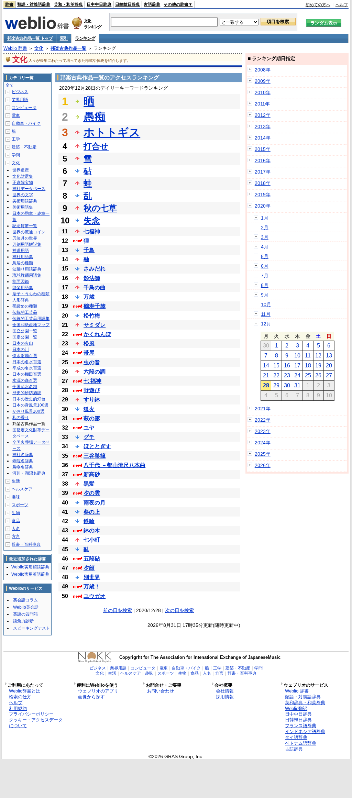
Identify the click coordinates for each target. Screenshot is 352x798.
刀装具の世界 (24, 238)
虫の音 (92, 362)
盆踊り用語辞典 (26, 269)
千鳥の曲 (95, 287)
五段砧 (92, 559)
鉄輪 (89, 521)
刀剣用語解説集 (26, 244)
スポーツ (20, 504)
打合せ (96, 146)
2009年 (263, 81)
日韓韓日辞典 (127, 4)
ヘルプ (342, 4)
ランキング (85, 38)
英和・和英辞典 (68, 4)
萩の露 (92, 418)
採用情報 (225, 696)
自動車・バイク (26, 123)
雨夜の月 (95, 503)
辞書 (9, 4)
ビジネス (20, 91)
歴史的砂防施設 (26, 392)
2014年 (263, 138)
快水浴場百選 (24, 355)
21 (266, 375)
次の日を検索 (179, 610)
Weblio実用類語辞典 (30, 567)
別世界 (92, 577)
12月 (266, 323)
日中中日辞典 (99, 4)
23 (287, 375)
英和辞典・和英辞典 (305, 702)
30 (287, 385)
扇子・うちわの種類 (31, 293)
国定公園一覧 (24, 337)
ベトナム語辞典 (300, 743)
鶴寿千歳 (95, 306)
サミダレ (95, 325)
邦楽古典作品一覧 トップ (29, 38)
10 (297, 355)
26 (318, 375)
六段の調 (95, 372)
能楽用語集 (22, 287)
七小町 (92, 540)
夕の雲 (92, 493)
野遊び (92, 390)
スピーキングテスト (31, 628)
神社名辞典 (22, 454)
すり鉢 (92, 399)
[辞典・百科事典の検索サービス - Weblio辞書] (36, 27)
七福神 (92, 231)
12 (318, 355)
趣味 (16, 497)
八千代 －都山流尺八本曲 (114, 465)
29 (276, 385)
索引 (64, 38)
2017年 (263, 172)
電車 (16, 115)
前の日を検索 (117, 610)
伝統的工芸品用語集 (31, 318)
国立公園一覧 (24, 331)
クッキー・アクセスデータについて (36, 722)
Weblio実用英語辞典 (30, 574)
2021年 (263, 408)
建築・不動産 (24, 147)
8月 (264, 285)
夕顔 (89, 568)
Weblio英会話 (25, 607)
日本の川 (20, 349)
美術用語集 (22, 207)
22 (276, 375)
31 (297, 385)
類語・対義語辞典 (33, 4)
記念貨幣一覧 (24, 225)
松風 (89, 343)
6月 (264, 266)
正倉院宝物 (22, 182)
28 (266, 385)
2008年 (263, 70)
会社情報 (225, 691)
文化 (38, 48)
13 (329, 355)
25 (308, 375)
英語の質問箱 (25, 614)
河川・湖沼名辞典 (28, 473)
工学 (16, 139)
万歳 (89, 297)
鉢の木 (92, 530)
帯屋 (89, 353)
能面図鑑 (20, 281)
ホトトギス (112, 132)
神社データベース (28, 188)
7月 (264, 275)
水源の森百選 (24, 380)
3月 (264, 237)
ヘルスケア (22, 489)
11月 (266, 314)
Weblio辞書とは (24, 691)
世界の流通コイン (28, 232)
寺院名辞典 (22, 460)
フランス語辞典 (300, 725)
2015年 (263, 149)
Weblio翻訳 (296, 708)
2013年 (263, 126)
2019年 (263, 194)
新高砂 (92, 474)
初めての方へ (318, 4)
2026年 (263, 465)
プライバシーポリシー (31, 714)
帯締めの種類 (24, 306)
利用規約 (18, 708)
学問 (16, 155)
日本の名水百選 (26, 361)
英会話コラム (25, 600)
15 (276, 365)
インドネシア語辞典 (305, 731)
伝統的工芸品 (24, 312)
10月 (266, 304)
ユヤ (89, 428)
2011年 (262, 104)
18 (308, 365)
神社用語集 (22, 256)
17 (297, 365)
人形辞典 (20, 300)
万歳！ (92, 586)
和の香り (20, 417)
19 (318, 365)
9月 (264, 295)
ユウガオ (95, 596)
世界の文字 (22, 194)
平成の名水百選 (26, 368)
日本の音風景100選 (30, 405)
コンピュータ (24, 107)
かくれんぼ (97, 334)
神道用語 (20, 250)
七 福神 (92, 381)
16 (287, 365)
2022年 (263, 420)
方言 (16, 536)
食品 (16, 520)
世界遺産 (20, 170)
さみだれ (95, 268)
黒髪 (89, 484)
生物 (16, 512)
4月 (264, 247)
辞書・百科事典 (26, 544)
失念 (92, 220)
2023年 (263, 431)
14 (266, 365)
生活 (16, 481)
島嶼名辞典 (22, 467)
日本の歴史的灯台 (28, 399)
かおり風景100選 (28, 411)
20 (329, 365)
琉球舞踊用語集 (26, 275)
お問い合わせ (160, 691)
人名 (16, 528)
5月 (264, 256)
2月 (264, 227)
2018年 (263, 183)
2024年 (263, 442)
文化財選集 (22, 176)
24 (297, 375)
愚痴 (95, 117)
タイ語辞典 (296, 737)
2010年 (263, 92)
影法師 (92, 278)
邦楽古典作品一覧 (68, 48)
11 (308, 355)
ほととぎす (97, 446)
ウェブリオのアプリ (98, 691)
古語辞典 (152, 4)
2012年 (263, 115)
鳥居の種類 (22, 263)
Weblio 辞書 (15, 48)
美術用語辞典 (24, 201)
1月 (264, 218)
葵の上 (92, 512)
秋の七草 (100, 208)
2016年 (263, 160)
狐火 (89, 409)
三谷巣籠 (95, 456)
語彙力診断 (23, 621)
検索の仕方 (20, 696)
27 (329, 375)
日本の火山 (22, 343)
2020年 (263, 206)
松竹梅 (92, 316)
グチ (89, 437)
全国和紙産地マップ (31, 324)
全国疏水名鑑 (24, 386)
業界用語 (20, 99)
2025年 (263, 454)
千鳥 (89, 250)
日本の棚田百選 (26, 374)
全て (10, 85)
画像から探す (91, 696)
